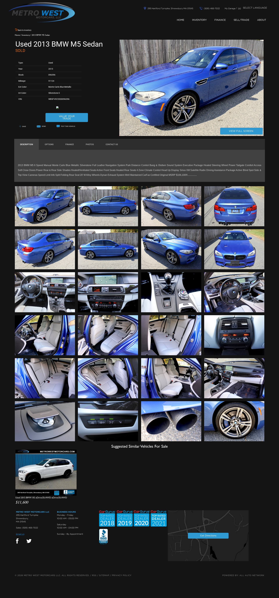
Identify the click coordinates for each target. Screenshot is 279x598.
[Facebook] (17, 541)
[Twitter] (29, 541)
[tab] (26, 144)
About (261, 20)
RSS (94, 575)
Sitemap (104, 575)
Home (180, 20)
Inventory (199, 20)
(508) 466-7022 (30, 528)
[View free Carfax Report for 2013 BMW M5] (66, 107)
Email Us (20, 534)
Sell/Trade (241, 20)
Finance (220, 20)
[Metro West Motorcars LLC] (42, 12)
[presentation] (26, 144)
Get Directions (208, 536)
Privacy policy (122, 575)
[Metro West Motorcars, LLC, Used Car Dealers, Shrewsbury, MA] (103, 537)
